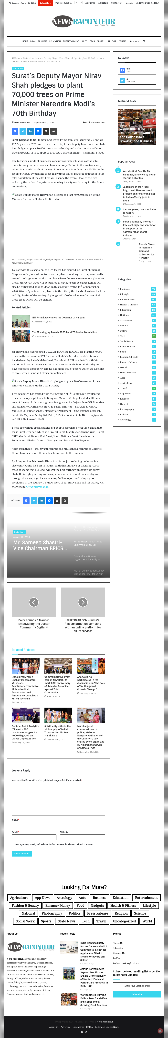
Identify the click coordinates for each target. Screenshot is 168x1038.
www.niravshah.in (37, 486)
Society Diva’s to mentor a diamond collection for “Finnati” (147, 251)
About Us (90, 2)
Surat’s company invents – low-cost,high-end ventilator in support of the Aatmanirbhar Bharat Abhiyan (139, 228)
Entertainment (71, 41)
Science (124, 325)
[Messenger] (38, 131)
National (124, 315)
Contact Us (117, 2)
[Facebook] (15, 131)
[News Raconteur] (84, 21)
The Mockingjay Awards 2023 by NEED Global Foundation (64, 332)
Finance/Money (128, 362)
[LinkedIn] (30, 131)
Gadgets (124, 404)
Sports (101, 41)
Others (122, 41)
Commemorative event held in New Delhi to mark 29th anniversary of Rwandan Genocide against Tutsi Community (57, 684)
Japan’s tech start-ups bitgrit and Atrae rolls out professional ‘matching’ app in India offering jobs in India (139, 193)
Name (15, 819)
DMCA (129, 2)
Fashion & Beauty (129, 357)
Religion (124, 398)
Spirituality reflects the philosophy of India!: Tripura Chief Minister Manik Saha (57, 731)
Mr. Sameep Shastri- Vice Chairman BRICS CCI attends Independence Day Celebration (38, 545)
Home (25, 41)
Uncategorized (128, 372)
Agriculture (126, 383)
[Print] (53, 131)
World (123, 367)
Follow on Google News (147, 2)
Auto (84, 41)
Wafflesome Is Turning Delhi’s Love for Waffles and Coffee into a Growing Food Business (136, 135)
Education (55, 41)
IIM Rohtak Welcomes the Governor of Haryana (58, 317)
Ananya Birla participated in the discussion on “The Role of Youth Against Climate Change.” (91, 683)
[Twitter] (23, 131)
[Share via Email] (46, 131)
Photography (127, 409)
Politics (124, 414)
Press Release (127, 346)
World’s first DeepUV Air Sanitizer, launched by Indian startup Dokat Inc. (139, 175)
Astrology (125, 419)
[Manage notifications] (160, 1030)
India (33, 41)
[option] (58, 545)
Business (42, 41)
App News (125, 393)
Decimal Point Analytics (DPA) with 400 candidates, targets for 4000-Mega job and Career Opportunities (25, 732)
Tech (92, 41)
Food (123, 351)
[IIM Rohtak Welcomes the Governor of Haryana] (21, 321)
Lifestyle (111, 41)
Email (15, 832)
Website (64, 832)
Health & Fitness (129, 304)
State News (28, 58)
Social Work (126, 341)
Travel (123, 388)
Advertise (103, 2)
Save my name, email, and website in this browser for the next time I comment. (54, 844)
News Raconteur (22, 122)
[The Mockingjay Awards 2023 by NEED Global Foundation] (21, 336)
